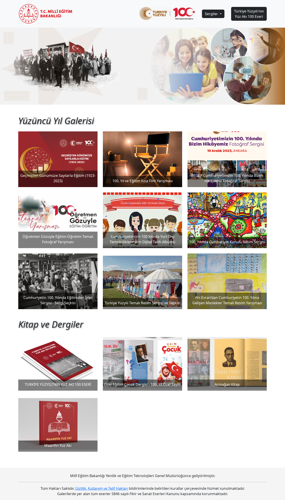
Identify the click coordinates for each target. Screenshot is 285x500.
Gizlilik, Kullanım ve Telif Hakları (101, 488)
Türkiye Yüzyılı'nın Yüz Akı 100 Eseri (249, 14)
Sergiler (212, 13)
